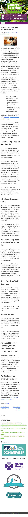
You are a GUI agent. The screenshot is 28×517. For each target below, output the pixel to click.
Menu (3, 23)
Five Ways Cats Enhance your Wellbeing (11, 423)
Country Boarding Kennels (14, 6)
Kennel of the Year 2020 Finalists (16, 408)
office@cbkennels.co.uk (16, 18)
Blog (7, 403)
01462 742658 (15, 16)
